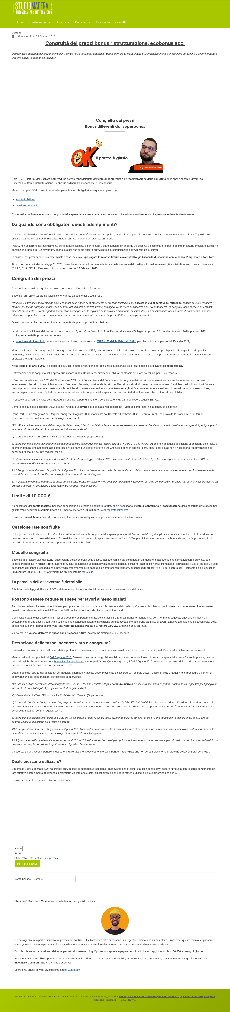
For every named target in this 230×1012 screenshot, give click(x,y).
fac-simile (87, 571)
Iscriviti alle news (27, 863)
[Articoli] (68, 22)
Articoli (61, 22)
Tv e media (103, 22)
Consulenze (82, 22)
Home (19, 22)
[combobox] (53, 878)
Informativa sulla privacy (43, 858)
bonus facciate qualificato (69, 661)
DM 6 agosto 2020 (60, 657)
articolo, (94, 650)
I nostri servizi (38, 22)
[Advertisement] (115, 85)
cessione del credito (27, 205)
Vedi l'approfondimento (114, 510)
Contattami (74, 969)
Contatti (120, 22)
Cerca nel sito (22, 878)
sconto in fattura (25, 199)
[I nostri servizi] (49, 22)
